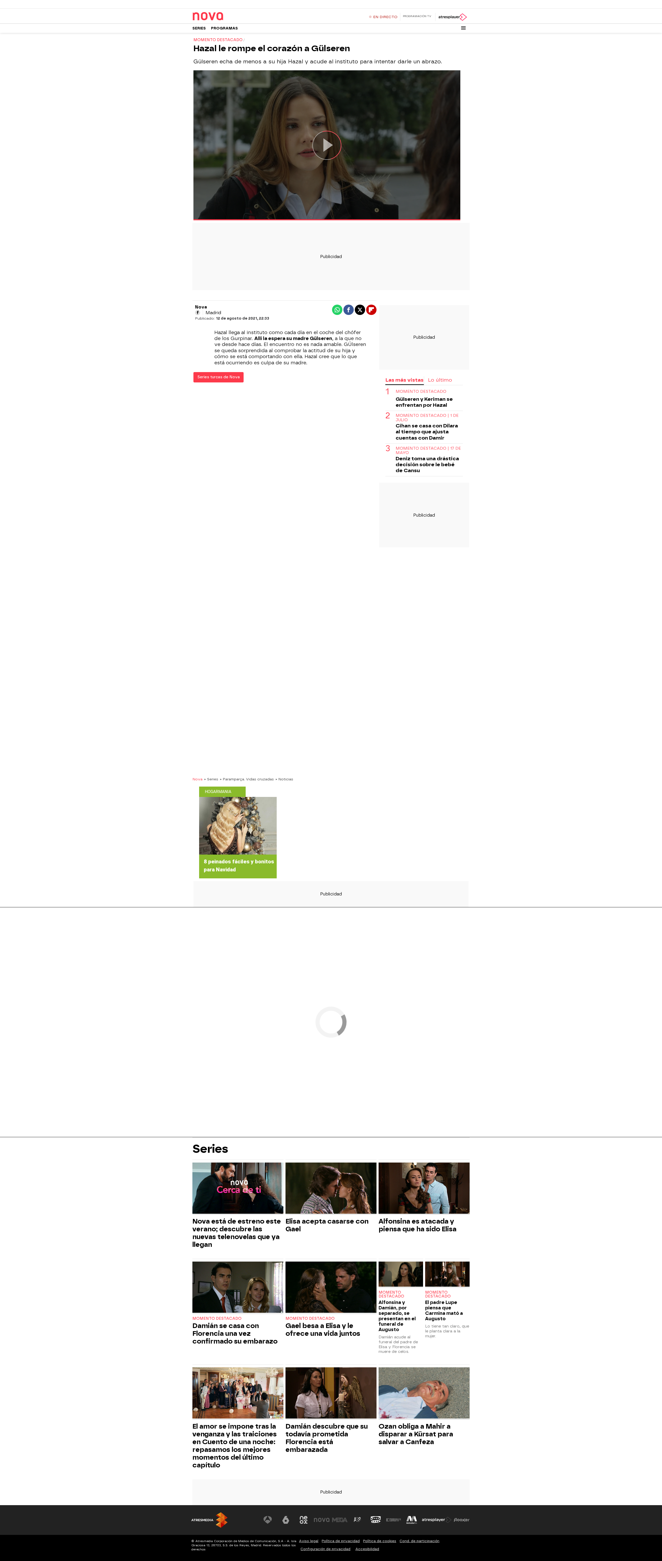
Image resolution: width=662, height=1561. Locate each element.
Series (199, 28)
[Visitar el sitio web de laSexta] (286, 1520)
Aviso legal (308, 1541)
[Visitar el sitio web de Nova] (321, 1520)
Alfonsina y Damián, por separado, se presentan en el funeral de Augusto (397, 1316)
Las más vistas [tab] (404, 380)
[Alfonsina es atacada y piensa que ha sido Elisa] (424, 1189)
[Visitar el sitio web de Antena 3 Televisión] (267, 1520)
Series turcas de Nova (218, 377)
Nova (197, 779)
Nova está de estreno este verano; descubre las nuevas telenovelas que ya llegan (236, 1232)
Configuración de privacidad (325, 1549)
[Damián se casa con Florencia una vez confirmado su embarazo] (237, 1288)
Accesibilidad (367, 1549)
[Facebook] (197, 312)
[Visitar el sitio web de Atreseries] (357, 1520)
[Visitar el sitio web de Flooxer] (461, 1520)
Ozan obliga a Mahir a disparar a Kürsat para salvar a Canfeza (416, 1434)
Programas (224, 28)
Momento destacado (421, 391)
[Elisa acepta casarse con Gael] (331, 1189)
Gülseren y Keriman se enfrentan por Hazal (424, 402)
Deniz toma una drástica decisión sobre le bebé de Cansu (427, 464)
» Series (211, 779)
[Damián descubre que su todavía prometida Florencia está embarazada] (331, 1393)
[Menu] (463, 28)
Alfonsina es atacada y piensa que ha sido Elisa (417, 1225)
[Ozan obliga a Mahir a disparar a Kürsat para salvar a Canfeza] (424, 1393)
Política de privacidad (341, 1541)
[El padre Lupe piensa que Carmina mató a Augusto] (447, 1275)
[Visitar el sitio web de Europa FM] (393, 1520)
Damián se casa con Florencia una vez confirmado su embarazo (234, 1333)
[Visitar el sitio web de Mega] (340, 1520)
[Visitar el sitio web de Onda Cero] (375, 1520)
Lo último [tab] (440, 380)
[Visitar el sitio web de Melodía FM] (411, 1520)
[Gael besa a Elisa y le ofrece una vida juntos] (331, 1288)
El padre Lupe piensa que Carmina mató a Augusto (444, 1310)
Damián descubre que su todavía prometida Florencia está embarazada (326, 1437)
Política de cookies (379, 1541)
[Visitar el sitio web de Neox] (303, 1520)
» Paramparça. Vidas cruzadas (247, 779)
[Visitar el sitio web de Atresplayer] (437, 1520)
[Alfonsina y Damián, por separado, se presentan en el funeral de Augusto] (401, 1275)
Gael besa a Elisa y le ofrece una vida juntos (322, 1329)
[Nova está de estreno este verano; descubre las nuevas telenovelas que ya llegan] (237, 1189)
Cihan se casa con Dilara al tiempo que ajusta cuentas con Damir (427, 432)
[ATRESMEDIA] (209, 1520)
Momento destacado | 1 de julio (427, 417)
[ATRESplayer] (452, 17)
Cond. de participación (419, 1541)
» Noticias (284, 779)
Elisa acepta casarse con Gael (326, 1225)
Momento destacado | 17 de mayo (428, 450)
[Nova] (224, 16)
